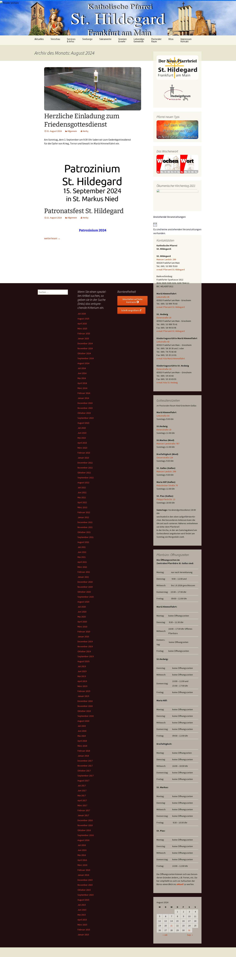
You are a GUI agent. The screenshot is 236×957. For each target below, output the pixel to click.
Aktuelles (39, 39)
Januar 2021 (83, 576)
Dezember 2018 (85, 701)
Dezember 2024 (85, 343)
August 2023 (83, 422)
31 (189, 930)
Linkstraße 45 (163, 296)
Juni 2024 (82, 373)
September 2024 (86, 358)
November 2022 (85, 467)
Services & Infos (71, 40)
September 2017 (86, 775)
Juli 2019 (82, 666)
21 (171, 925)
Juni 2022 (82, 492)
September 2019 (86, 656)
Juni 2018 (82, 730)
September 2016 (86, 835)
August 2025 (83, 318)
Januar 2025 (83, 338)
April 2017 (82, 800)
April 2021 (82, 562)
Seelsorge (87, 39)
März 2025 (82, 328)
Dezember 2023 (85, 403)
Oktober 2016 (84, 830)
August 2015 (83, 899)
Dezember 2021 (85, 522)
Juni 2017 (82, 790)
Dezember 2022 (85, 462)
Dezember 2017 (85, 760)
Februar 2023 (84, 452)
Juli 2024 (82, 368)
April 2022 (82, 502)
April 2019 (82, 681)
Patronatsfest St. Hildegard (84, 211)
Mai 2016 (82, 855)
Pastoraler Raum (156, 40)
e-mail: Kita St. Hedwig (167, 382)
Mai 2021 (82, 557)
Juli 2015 (82, 904)
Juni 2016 (82, 850)
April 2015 (82, 919)
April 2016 (82, 860)
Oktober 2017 (84, 770)
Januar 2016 (83, 875)
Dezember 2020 (85, 581)
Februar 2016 (84, 870)
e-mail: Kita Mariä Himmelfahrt (171, 358)
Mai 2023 (82, 437)
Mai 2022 (82, 497)
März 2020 (82, 626)
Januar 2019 (83, 696)
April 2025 (82, 323)
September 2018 (86, 716)
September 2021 (86, 537)
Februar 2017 (84, 810)
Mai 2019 (82, 676)
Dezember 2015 (85, 879)
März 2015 (82, 924)
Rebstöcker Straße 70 (167, 485)
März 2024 (82, 388)
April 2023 (82, 442)
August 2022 (83, 482)
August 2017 (83, 780)
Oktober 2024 (84, 353)
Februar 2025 (84, 333)
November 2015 (85, 884)
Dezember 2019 (85, 641)
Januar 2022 (83, 517)
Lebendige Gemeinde (139, 40)
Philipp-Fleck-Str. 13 (166, 499)
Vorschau (55, 39)
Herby (85, 131)
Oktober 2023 (84, 413)
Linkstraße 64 (163, 415)
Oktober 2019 (84, 651)
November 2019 (85, 646)
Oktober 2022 (84, 472)
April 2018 (82, 740)
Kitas (171, 39)
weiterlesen (52, 238)
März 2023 (82, 447)
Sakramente (105, 39)
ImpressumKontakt (186, 40)
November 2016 (85, 825)
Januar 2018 (83, 755)
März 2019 (82, 686)
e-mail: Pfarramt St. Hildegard (171, 269)
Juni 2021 (82, 552)
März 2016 (82, 865)
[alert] (177, 229)
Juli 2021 (82, 547)
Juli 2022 (82, 487)
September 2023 (86, 417)
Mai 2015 (82, 914)
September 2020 (86, 596)
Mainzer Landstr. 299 (166, 259)
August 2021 (83, 542)
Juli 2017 (82, 785)
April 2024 (82, 383)
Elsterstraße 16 (164, 369)
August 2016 (83, 840)
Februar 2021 (84, 571)
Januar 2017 (83, 815)
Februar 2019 (84, 691)
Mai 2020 (82, 616)
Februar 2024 (84, 393)
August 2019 (83, 661)
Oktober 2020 (84, 591)
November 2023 (85, 408)
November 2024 (85, 348)
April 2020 (82, 621)
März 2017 (82, 805)
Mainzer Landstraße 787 (168, 443)
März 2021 (82, 567)
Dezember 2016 (85, 820)
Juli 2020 (82, 606)
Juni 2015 (82, 909)
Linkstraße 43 (163, 341)
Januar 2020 (83, 636)
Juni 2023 (82, 432)
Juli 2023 (82, 427)
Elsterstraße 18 (164, 317)
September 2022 (86, 477)
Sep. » (190, 934)
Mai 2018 (82, 735)
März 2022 (82, 507)
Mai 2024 (82, 378)
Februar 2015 (84, 929)
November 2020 (85, 586)
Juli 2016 (82, 845)
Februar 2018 (84, 750)
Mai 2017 (82, 795)
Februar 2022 (84, 512)
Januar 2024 (83, 398)
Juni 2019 (82, 671)
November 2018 (85, 706)
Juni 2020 (82, 611)
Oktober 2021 (84, 532)
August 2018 (83, 721)
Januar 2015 (83, 934)
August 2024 (83, 363)
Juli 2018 (82, 725)
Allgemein (72, 131)
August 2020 (83, 601)
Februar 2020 (84, 631)
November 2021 (85, 527)
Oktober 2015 (84, 889)
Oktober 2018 (84, 711)
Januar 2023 (83, 457)
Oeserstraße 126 (165, 457)
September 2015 (86, 894)
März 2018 (82, 745)
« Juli (165, 934)
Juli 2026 (82, 313)
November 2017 (85, 765)
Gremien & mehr (122, 40)
